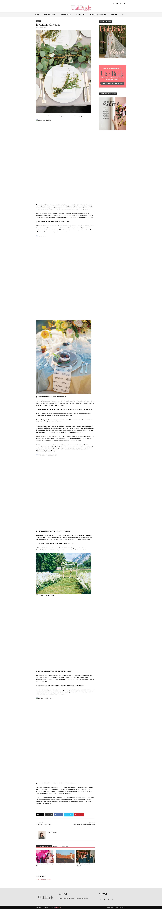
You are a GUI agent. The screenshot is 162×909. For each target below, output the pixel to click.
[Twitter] (124, 3)
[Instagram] (117, 3)
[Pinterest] (120, 3)
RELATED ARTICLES (44, 846)
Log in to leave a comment (43, 879)
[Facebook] (113, 3)
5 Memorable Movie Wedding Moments (84, 824)
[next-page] (40, 869)
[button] (123, 14)
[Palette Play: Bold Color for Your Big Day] (45, 856)
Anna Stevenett (53, 832)
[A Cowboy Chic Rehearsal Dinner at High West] (85, 856)
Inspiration (38, 21)
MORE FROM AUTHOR (60, 846)
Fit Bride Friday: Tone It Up (43, 824)
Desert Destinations (60, 864)
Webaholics (85, 898)
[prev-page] (37, 869)
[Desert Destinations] (65, 856)
